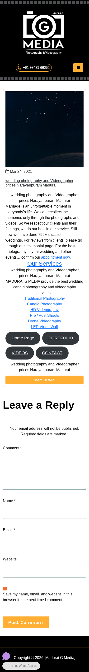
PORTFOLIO (60, 338)
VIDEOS (20, 353)
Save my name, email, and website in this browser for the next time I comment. (37, 597)
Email (9, 530)
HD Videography (44, 310)
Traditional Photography (44, 298)
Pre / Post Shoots (44, 315)
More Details (44, 380)
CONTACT (52, 353)
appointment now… (58, 257)
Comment (12, 448)
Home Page (23, 338)
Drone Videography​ (44, 321)
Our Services (44, 263)
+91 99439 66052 (36, 67)
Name (9, 501)
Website (10, 559)
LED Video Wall (44, 327)
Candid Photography (44, 304)
